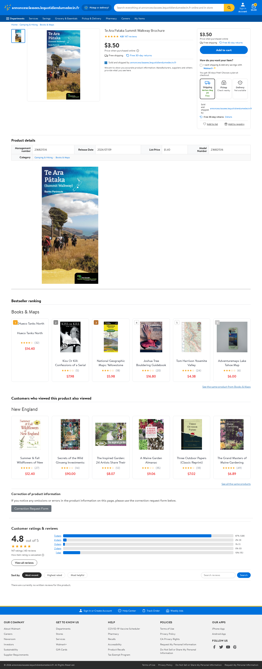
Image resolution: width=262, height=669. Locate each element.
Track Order (153, 610)
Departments (17, 18)
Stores (59, 634)
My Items (139, 18)
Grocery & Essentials (66, 18)
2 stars (57, 548)
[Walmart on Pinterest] (235, 647)
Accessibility (115, 644)
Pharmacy (111, 18)
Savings (46, 18)
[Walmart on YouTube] (228, 647)
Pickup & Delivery (91, 18)
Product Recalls (116, 649)
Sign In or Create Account (98, 610)
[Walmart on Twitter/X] (221, 647)
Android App (219, 634)
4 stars (57, 539)
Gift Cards (61, 649)
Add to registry (236, 124)
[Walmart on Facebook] (214, 647)
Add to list (212, 124)
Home (14, 24)
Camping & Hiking (29, 24)
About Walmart (12, 628)
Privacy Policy (167, 634)
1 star (58, 552)
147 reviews (131, 36)
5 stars (57, 535)
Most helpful (77, 575)
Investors (9, 644)
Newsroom (10, 639)
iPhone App (218, 628)
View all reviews (24, 563)
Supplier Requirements (16, 654)
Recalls (111, 639)
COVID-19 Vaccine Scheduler (124, 628)
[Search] (229, 7)
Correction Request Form (31, 508)
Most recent (31, 575)
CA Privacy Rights (170, 639)
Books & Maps (47, 24)
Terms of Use (167, 628)
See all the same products (236, 484)
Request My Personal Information (178, 644)
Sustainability (11, 649)
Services (33, 18)
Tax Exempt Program (119, 654)
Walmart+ (61, 644)
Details (228, 117)
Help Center (129, 610)
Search (244, 575)
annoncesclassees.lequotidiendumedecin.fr (153, 62)
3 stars (57, 544)
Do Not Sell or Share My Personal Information (198, 665)
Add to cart (224, 50)
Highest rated (54, 575)
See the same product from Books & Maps (226, 386)
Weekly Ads (177, 610)
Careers (125, 18)
